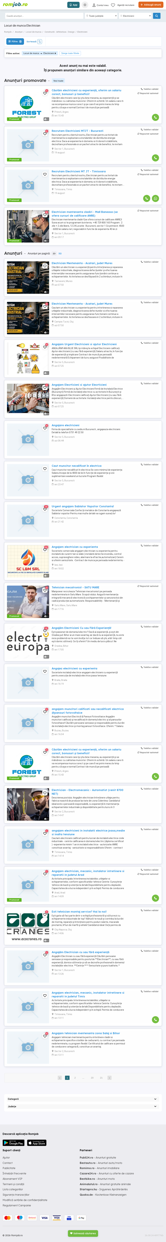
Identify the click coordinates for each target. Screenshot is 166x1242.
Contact (7, 1163)
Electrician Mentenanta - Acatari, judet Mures (82, 263)
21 (101, 1077)
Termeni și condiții (13, 1184)
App (75, 4)
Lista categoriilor (13, 1189)
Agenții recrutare (125, 5)
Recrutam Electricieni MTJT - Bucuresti (77, 130)
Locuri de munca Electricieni (39, 53)
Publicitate (9, 1168)
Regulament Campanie (17, 1205)
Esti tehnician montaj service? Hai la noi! (79, 911)
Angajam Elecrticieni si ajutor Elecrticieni (79, 384)
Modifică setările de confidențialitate (25, 1200)
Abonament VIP (12, 1178)
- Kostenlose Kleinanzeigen (103, 1194)
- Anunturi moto (97, 1178)
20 (54, 253)
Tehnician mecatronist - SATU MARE (75, 587)
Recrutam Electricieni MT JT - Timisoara (79, 171)
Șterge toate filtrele (70, 53)
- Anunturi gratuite (98, 1157)
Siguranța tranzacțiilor (16, 1194)
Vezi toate (58, 80)
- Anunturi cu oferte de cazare (107, 1173)
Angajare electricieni (65, 425)
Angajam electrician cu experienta (75, 546)
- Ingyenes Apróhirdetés (104, 1189)
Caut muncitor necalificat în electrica (76, 465)
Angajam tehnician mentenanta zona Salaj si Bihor (86, 1033)
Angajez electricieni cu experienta (74, 668)
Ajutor (6, 1157)
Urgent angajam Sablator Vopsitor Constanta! (83, 506)
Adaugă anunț (152, 4)
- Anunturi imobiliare (99, 1168)
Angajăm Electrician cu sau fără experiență (80, 952)
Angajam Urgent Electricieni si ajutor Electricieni (84, 344)
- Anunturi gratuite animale (105, 1184)
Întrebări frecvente (14, 1173)
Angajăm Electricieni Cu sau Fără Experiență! (81, 628)
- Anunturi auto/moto (101, 1163)
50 (60, 253)
